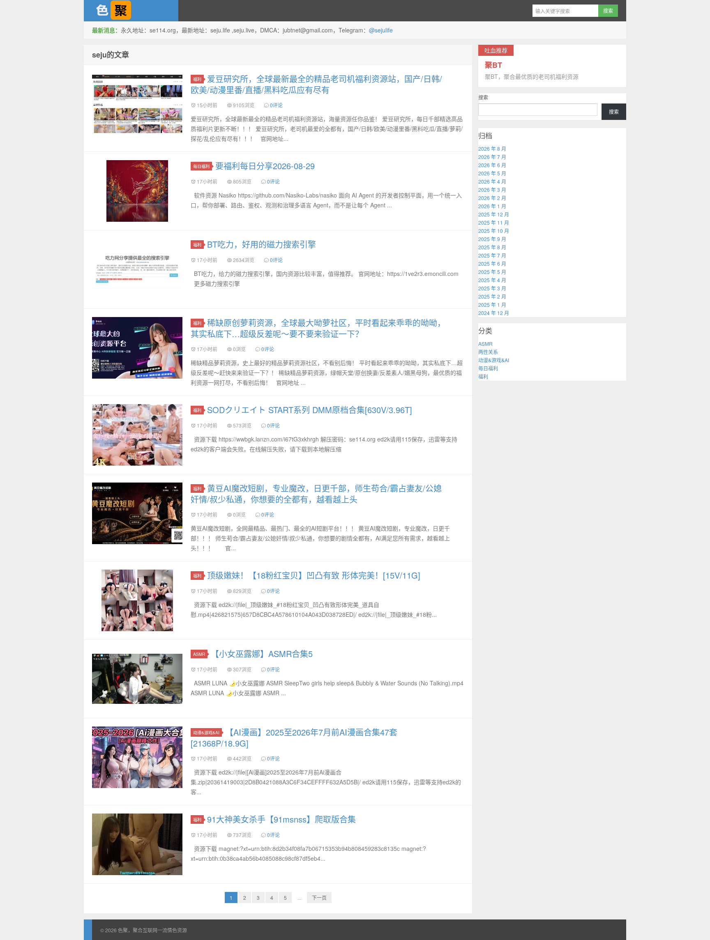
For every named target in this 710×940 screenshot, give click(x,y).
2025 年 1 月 (492, 304)
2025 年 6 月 (492, 263)
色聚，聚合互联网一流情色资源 (131, 10)
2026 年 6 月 (492, 164)
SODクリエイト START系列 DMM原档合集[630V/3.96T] (309, 410)
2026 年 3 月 (492, 189)
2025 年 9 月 (492, 238)
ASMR (199, 654)
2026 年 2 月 (492, 197)
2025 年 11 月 (493, 222)
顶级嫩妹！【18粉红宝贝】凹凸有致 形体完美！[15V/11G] (313, 575)
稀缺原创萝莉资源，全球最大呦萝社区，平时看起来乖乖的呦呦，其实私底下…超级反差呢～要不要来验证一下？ (318, 328)
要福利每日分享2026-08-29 (265, 166)
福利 (197, 79)
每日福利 (201, 166)
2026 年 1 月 (492, 205)
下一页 (319, 897)
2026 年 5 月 (492, 173)
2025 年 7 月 (492, 255)
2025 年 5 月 (492, 271)
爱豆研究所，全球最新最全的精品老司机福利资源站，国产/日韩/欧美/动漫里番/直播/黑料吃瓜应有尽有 (316, 84)
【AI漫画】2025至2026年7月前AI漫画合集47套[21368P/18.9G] (294, 737)
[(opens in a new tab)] (137, 348)
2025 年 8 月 (492, 247)
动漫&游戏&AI (206, 732)
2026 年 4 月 (492, 181)
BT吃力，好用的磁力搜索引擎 (261, 244)
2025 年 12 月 (493, 214)
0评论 (276, 104)
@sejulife (381, 30)
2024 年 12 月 (493, 312)
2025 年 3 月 (492, 288)
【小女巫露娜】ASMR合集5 (262, 654)
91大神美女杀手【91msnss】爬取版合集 (281, 819)
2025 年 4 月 (492, 279)
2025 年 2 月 (492, 296)
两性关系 (488, 351)
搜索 (483, 97)
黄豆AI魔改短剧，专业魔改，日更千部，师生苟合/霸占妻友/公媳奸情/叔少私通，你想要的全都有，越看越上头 (316, 493)
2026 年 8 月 (492, 148)
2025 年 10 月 (493, 230)
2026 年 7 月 (492, 156)
